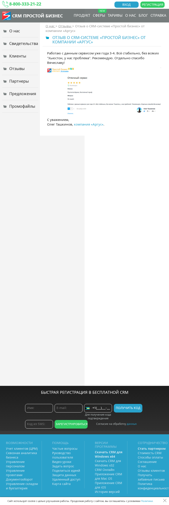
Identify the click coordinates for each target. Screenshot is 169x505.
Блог (143, 15)
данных (132, 424)
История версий (107, 492)
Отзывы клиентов (151, 470)
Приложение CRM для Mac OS (108, 476)
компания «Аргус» (88, 124)
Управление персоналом (15, 464)
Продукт (82, 15)
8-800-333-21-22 (25, 4)
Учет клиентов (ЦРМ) (22, 448)
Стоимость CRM (150, 453)
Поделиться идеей (66, 470)
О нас (130, 15)
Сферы (99, 15)
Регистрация (152, 4)
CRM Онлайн (104, 470)
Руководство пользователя (62, 455)
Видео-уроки (61, 462)
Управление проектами (15, 472)
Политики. (147, 501)
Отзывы (65, 26)
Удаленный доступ (66, 479)
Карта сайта (61, 484)
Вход (126, 4)
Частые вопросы (64, 448)
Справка (158, 15)
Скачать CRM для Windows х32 (108, 463)
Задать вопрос (63, 466)
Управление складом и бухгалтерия (22, 486)
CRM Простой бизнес (37, 15)
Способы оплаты (150, 457)
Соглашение (147, 462)
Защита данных (64, 475)
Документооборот (19, 479)
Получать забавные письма (151, 477)
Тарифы (115, 15)
